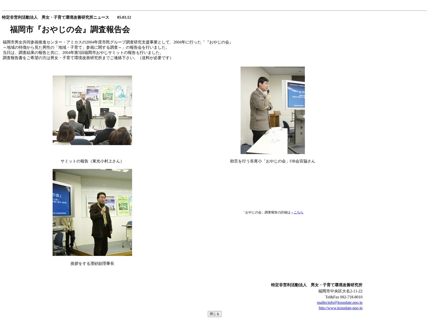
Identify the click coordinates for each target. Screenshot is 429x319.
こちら (298, 212)
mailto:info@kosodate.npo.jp (339, 302)
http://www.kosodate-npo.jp (340, 308)
